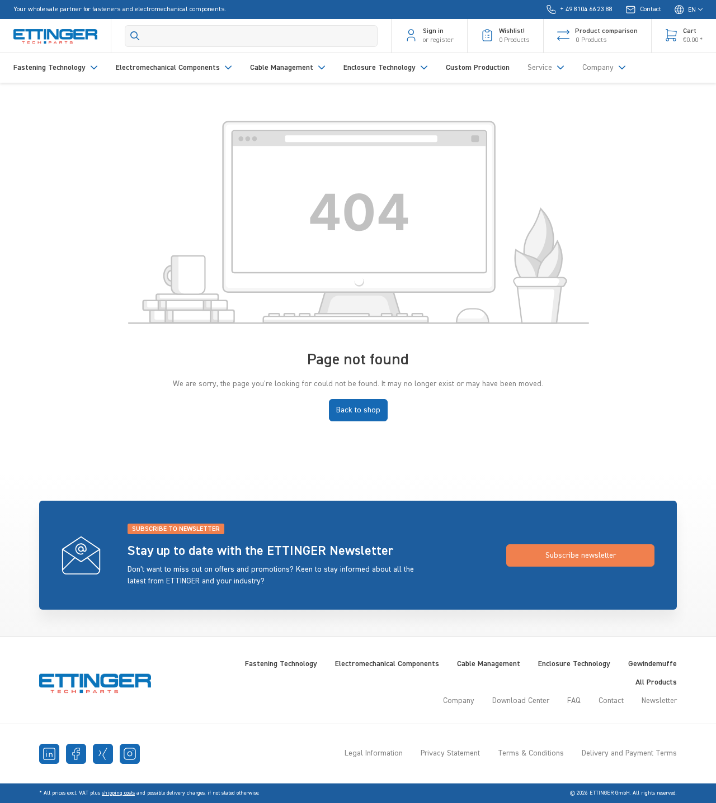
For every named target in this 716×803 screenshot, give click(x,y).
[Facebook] (76, 754)
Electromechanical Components (387, 664)
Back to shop (358, 410)
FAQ (574, 701)
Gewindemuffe (652, 664)
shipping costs (118, 793)
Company (458, 701)
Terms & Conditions (531, 753)
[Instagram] (130, 754)
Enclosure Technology (574, 664)
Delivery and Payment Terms (629, 753)
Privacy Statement (450, 753)
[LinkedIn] (49, 754)
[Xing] (103, 754)
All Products (656, 682)
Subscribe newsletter (580, 555)
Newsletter (659, 701)
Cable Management (488, 664)
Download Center (520, 701)
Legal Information (374, 753)
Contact (611, 701)
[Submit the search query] (135, 35)
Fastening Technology (281, 664)
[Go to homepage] (55, 35)
